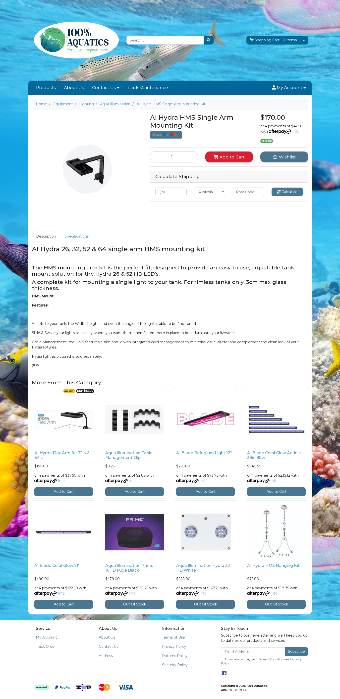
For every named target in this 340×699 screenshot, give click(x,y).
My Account (46, 637)
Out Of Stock (134, 604)
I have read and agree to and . (261, 661)
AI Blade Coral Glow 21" (57, 565)
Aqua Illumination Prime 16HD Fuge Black (129, 568)
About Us (74, 87)
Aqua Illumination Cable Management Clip (129, 455)
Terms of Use (173, 637)
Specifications (76, 236)
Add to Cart (231, 156)
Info (295, 131)
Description (46, 236)
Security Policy (175, 665)
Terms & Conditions (271, 659)
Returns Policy (174, 655)
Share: (157, 135)
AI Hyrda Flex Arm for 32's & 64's (62, 455)
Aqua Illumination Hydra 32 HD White (203, 568)
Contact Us (104, 87)
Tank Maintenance (147, 87)
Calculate (289, 192)
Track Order (46, 646)
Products (46, 87)
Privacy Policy (174, 646)
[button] (289, 88)
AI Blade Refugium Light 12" (204, 452)
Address (106, 655)
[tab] (46, 236)
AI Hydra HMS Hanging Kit (273, 565)
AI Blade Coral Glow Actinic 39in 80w (274, 455)
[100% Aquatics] (75, 40)
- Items (276, 40)
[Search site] (209, 40)
